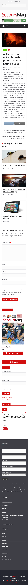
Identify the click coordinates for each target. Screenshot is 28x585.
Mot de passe (5, 380)
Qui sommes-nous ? (7, 502)
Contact (4, 512)
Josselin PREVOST (8, 67)
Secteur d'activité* (7, 472)
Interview (4, 550)
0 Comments (7, 69)
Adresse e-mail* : (6, 448)
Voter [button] (5, 429)
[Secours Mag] (3, 26)
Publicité (4, 508)
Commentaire (6, 243)
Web (9, 50)
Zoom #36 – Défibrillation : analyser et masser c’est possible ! (13, 137)
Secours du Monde (7, 559)
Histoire (4, 540)
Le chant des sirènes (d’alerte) (14, 165)
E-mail (4, 272)
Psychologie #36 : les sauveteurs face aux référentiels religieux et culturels (14, 131)
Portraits (4, 556)
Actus (5, 50)
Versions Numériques (7, 524)
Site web (4, 279)
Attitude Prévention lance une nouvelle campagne (14, 191)
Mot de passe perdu (7, 397)
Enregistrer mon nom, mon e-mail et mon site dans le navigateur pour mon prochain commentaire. (14, 292)
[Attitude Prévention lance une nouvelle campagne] (14, 175)
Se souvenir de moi (8, 389)
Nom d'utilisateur (6, 371)
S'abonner (14, 362)
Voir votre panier (6, 399)
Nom (4, 264)
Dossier (4, 536)
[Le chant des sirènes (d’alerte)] (14, 151)
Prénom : (4, 460)
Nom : (3, 454)
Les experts (5, 505)
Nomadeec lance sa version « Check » (13, 217)
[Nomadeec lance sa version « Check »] (14, 201)
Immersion (4, 543)
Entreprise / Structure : (8, 466)
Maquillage (4, 553)
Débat (3, 533)
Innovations (5, 546)
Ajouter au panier (13, 353)
